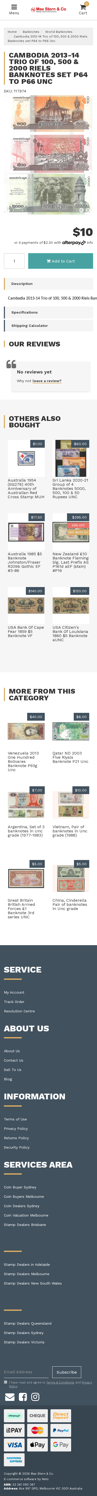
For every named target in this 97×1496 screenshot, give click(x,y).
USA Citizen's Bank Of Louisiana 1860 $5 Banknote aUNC (70, 633)
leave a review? (47, 381)
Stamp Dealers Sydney (23, 1333)
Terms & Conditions (60, 1382)
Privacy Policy (16, 1128)
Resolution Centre (19, 1011)
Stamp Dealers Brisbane (25, 1225)
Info (90, 243)
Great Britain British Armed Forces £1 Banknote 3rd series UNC (21, 908)
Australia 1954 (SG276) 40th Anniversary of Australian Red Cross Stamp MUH (26, 488)
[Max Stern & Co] (48, 9)
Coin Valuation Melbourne (26, 1215)
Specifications (24, 312)
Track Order (14, 1002)
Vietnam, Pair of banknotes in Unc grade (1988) (70, 831)
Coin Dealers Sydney (21, 1206)
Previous (81, 210)
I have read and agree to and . (50, 1384)
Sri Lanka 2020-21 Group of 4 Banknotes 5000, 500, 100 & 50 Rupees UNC (70, 488)
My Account (14, 992)
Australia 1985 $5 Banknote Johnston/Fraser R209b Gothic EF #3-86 (25, 562)
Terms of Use (15, 1119)
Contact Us (13, 1060)
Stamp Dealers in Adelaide (27, 1264)
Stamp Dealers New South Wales (33, 1283)
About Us (12, 1051)
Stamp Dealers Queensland (27, 1323)
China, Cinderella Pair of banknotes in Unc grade (70, 904)
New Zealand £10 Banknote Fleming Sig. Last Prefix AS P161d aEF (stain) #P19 (71, 562)
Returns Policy (16, 1138)
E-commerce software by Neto (26, 1479)
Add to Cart (63, 261)
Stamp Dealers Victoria (24, 1342)
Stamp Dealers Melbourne (26, 1274)
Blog (8, 1079)
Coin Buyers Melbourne (24, 1196)
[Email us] (9, 1396)
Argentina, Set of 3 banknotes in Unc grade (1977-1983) (26, 831)
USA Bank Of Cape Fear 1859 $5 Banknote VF (26, 631)
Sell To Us (12, 1070)
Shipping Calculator (29, 325)
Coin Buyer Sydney (20, 1187)
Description (22, 284)
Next (88, 210)
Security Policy (16, 1147)
